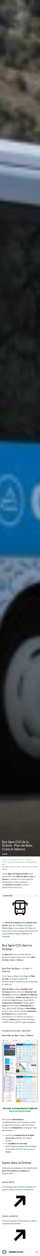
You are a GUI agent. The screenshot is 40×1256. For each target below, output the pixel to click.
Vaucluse (6, 936)
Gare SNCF (28, 1000)
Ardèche (10, 934)
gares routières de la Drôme (24, 1146)
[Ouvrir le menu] (36, 1252)
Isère (17, 934)
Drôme (4, 854)
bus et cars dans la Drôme (20, 1111)
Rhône (25, 934)
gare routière (28, 1022)
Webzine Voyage (16, 1252)
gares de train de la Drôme (21, 1187)
